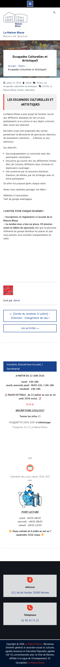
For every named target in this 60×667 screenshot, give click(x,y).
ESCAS (46, 86)
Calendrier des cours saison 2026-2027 (30, 476)
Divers (40, 82)
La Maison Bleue (13, 32)
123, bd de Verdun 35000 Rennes (30, 592)
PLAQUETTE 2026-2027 (22, 422)
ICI (39, 416)
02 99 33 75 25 (30, 620)
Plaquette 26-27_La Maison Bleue (30, 427)
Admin (29, 82)
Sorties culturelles (26, 89)
